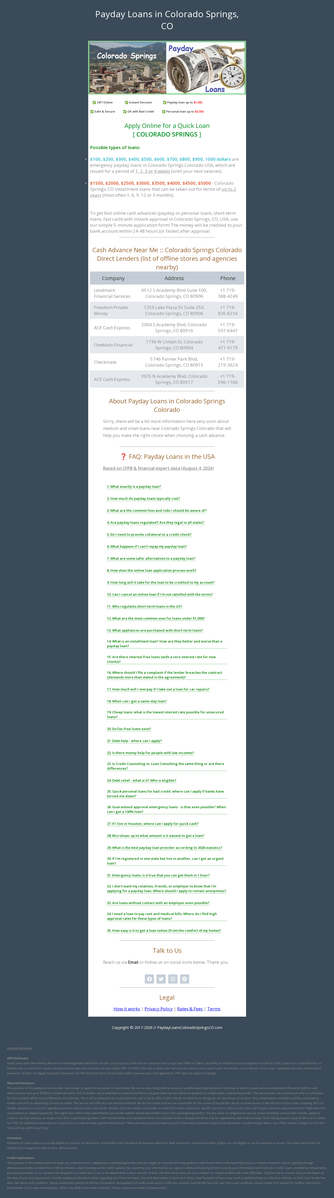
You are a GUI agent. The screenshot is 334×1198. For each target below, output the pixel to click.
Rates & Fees (190, 1009)
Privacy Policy (159, 1009)
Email (133, 962)
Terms (213, 1009)
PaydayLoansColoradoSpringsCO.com (189, 1027)
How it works (127, 1009)
